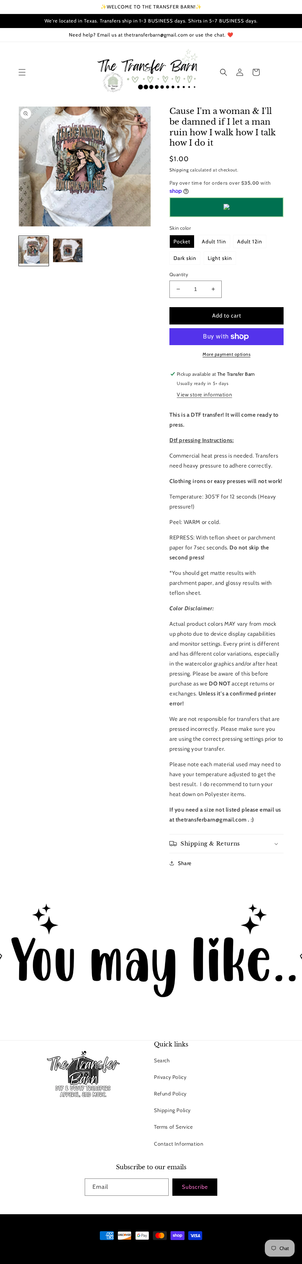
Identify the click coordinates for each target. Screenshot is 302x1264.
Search (162, 1060)
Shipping (179, 170)
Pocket (181, 241)
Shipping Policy (172, 1110)
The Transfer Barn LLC (120, 1249)
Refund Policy (170, 1093)
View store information (204, 394)
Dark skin (184, 258)
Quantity (178, 274)
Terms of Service (173, 1127)
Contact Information (178, 1143)
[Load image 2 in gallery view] (68, 251)
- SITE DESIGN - (160, 1249)
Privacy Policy (170, 1077)
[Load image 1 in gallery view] (33, 251)
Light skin (220, 258)
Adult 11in (214, 241)
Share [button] (185, 863)
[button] (22, 72)
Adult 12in (249, 241)
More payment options (226, 354)
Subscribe (195, 1187)
